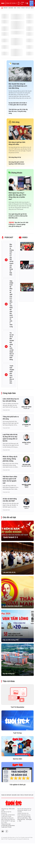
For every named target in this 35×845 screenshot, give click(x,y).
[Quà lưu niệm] (17, 746)
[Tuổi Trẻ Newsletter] (17, 694)
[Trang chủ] (2, 7)
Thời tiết (15, 64)
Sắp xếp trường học (9, 673)
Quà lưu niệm (17, 759)
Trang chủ (3, 795)
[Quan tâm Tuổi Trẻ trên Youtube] (2, 831)
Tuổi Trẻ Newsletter (17, 707)
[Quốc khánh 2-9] (17, 531)
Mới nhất (5, 7)
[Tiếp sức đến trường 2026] (17, 626)
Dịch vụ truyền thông (23, 818)
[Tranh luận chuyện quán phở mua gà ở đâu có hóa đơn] (6, 374)
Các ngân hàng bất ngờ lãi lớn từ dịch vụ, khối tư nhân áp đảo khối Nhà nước (18, 216)
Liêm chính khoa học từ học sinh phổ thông (11, 400)
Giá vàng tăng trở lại (15, 157)
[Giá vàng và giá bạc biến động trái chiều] (20, 133)
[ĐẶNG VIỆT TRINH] (26, 402)
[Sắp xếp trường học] (17, 660)
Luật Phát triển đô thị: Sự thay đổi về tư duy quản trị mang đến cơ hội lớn (10, 438)
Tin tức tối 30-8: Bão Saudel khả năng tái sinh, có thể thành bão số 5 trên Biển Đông (12, 346)
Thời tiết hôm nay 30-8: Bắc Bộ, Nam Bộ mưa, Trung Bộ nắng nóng (18, 111)
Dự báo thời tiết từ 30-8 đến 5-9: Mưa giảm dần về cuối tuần (18, 103)
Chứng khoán (16, 173)
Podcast (8, 3)
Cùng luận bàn (9, 393)
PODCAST (9, 237)
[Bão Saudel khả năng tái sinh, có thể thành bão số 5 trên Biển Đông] (20, 74)
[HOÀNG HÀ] (26, 502)
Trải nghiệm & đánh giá (17, 785)
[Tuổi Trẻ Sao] (17, 720)
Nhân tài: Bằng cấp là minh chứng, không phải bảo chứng (10, 459)
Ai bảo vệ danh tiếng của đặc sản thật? (10, 500)
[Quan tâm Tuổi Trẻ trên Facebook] (6, 831)
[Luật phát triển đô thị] (17, 558)
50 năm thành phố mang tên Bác (12, 606)
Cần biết (18, 3)
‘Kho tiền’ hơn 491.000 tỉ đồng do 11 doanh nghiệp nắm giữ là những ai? (18, 224)
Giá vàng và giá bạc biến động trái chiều (17, 143)
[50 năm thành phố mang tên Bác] (17, 592)
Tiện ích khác (9, 681)
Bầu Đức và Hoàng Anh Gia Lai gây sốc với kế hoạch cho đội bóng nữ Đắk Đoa (12, 260)
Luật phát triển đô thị (9, 572)
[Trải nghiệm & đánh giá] (17, 772)
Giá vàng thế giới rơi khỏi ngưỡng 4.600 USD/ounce (16, 163)
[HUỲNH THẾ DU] (26, 438)
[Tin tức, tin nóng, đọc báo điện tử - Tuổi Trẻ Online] (2, 3)
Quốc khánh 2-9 (10, 537)
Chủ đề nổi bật (9, 517)
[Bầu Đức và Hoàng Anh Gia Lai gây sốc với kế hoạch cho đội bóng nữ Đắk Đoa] (6, 260)
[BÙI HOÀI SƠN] (26, 460)
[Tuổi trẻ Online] (13, 803)
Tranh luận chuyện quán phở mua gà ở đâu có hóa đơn (12, 374)
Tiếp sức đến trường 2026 (11, 640)
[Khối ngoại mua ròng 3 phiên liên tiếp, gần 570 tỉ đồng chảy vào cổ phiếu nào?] (20, 183)
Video (15, 7)
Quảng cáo (22, 3)
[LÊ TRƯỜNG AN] (26, 420)
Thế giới (23, 7)
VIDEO (25, 237)
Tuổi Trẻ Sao (17, 733)
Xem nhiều (10, 7)
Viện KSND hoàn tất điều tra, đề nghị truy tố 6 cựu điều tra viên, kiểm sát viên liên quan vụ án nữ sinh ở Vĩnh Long (11, 303)
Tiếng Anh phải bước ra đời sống (11, 418)
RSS (20, 821)
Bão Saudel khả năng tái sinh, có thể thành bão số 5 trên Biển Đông (18, 86)
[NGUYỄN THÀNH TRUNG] (26, 480)
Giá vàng (15, 122)
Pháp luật (27, 7)
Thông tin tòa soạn (6, 824)
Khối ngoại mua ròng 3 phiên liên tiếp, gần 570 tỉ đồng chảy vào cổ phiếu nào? (17, 196)
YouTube (13, 3)
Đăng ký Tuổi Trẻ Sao (31, 3)
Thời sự (18, 7)
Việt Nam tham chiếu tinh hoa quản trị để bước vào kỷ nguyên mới (10, 480)
